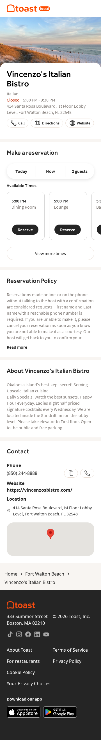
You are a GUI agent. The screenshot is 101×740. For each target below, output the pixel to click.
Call (21, 123)
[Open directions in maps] (50, 539)
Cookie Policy (21, 672)
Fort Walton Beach (44, 574)
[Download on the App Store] (23, 712)
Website (83, 123)
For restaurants (23, 661)
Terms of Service (70, 650)
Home (10, 574)
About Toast (19, 650)
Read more (17, 347)
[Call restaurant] (87, 473)
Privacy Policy (67, 661)
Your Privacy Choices (28, 683)
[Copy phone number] (71, 473)
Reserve (25, 229)
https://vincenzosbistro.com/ (39, 490)
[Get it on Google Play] (60, 712)
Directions (50, 123)
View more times (50, 253)
